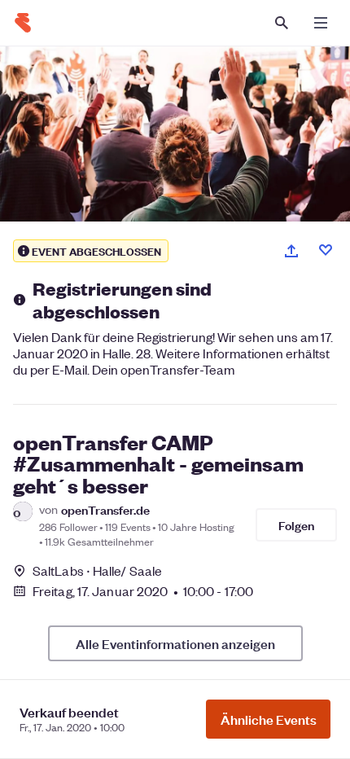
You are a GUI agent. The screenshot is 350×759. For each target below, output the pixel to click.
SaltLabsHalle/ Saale (97, 570)
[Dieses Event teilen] (291, 251)
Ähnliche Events (269, 719)
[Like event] (325, 250)
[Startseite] (23, 23)
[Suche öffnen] (281, 23)
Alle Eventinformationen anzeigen (175, 643)
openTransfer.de (105, 509)
